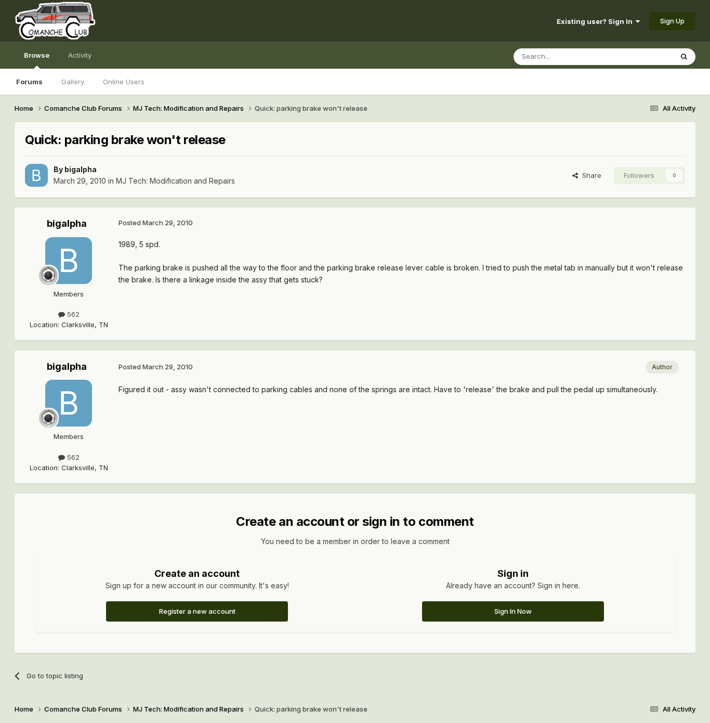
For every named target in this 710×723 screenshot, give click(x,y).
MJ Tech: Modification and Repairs (175, 180)
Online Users (123, 82)
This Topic (642, 56)
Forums (29, 82)
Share (589, 175)
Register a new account (197, 611)
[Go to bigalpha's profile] (36, 175)
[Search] (684, 56)
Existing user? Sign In (596, 21)
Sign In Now (513, 611)
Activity (79, 55)
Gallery (72, 82)
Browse (36, 55)
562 (72, 314)
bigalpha (80, 169)
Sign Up (672, 21)
